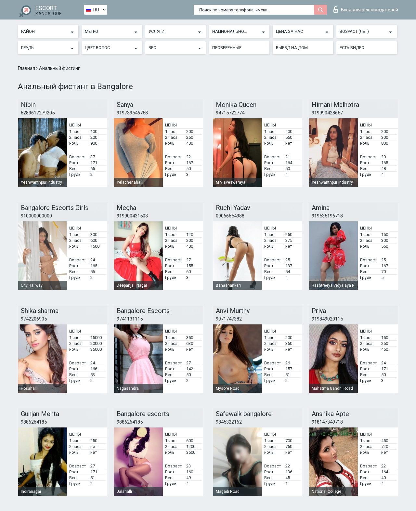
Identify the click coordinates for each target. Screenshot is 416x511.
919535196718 (327, 216)
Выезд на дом (292, 47)
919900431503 (132, 216)
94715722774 (230, 113)
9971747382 (229, 319)
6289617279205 (38, 113)
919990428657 (327, 113)
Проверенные (226, 47)
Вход (369, 9)
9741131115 (130, 319)
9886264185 (34, 422)
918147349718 (327, 422)
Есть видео (352, 47)
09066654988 (230, 216)
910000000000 (36, 216)
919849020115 (327, 319)
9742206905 (34, 319)
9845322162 (229, 422)
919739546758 (132, 113)
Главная (27, 68)
